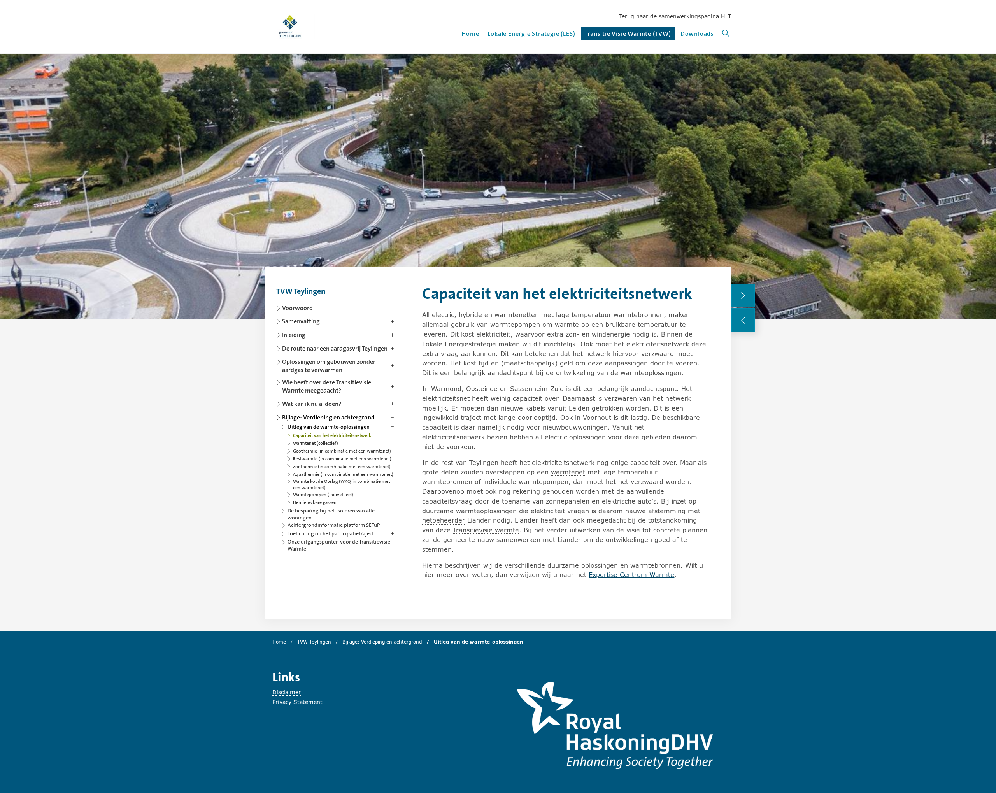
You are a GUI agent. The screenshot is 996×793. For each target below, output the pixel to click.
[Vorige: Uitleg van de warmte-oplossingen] (743, 320)
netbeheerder (443, 520)
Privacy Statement (297, 701)
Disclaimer (286, 692)
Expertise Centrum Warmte (631, 574)
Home (470, 34)
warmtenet (568, 471)
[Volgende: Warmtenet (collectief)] (743, 295)
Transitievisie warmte (486, 529)
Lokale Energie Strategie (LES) (531, 34)
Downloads (697, 34)
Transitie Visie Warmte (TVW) (627, 35)
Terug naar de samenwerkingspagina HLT (675, 16)
